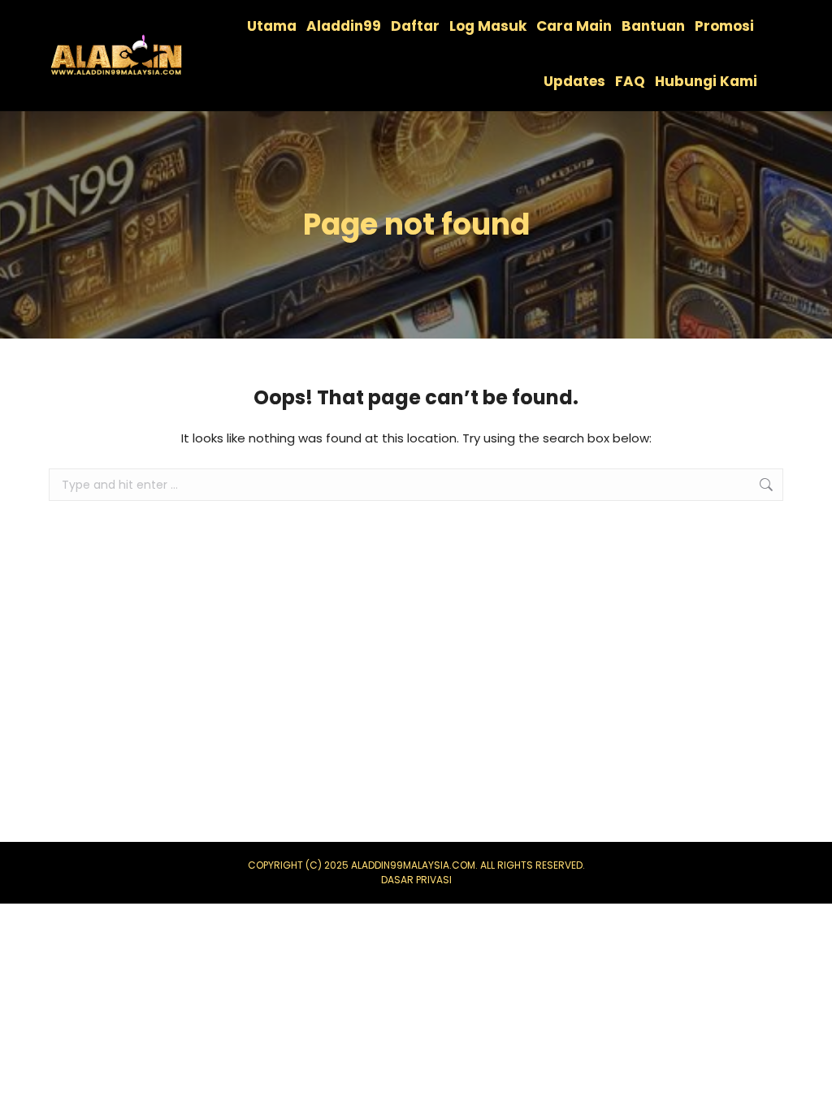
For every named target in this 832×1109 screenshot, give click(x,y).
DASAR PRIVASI (416, 880)
